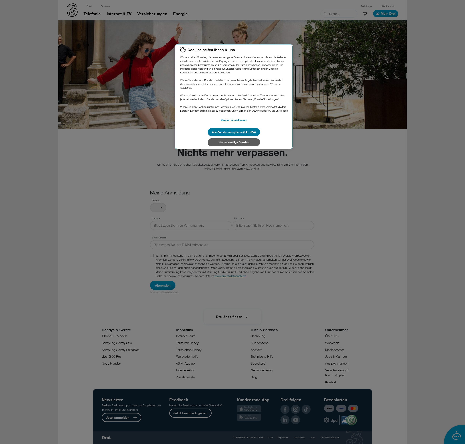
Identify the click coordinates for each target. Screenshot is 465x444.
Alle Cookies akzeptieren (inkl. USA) (234, 132)
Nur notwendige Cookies (234, 142)
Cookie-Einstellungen (234, 119)
